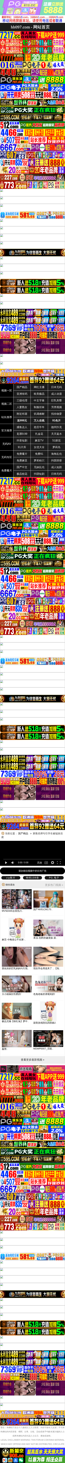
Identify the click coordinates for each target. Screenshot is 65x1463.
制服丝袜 (39, 407)
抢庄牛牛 (39, 427)
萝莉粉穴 (39, 460)
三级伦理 (22, 400)
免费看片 (22, 453)
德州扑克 (56, 427)
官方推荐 (6, 430)
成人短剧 (56, 467)
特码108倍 (32, 877)
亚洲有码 (22, 393)
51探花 (56, 440)
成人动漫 (56, 393)
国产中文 (22, 467)
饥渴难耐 (39, 413)
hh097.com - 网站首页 (30, 27)
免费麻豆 (22, 460)
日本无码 (56, 387)
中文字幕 (39, 400)
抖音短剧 (22, 440)
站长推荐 (6, 417)
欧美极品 (39, 393)
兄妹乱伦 (39, 467)
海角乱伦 (56, 453)
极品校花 (22, 473)
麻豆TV (39, 440)
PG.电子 (54, 877)
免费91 (39, 453)
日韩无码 (56, 473)
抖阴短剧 (39, 473)
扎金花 (39, 433)
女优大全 (39, 447)
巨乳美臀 (56, 400)
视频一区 (6, 390)
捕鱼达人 (22, 427)
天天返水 (56, 433)
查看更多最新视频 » (32, 1059)
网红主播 (39, 387)
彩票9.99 (22, 433)
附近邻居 (22, 413)
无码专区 (6, 457)
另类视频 (56, 407)
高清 (39, 862)
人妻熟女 (22, 407)
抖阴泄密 (56, 460)
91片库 (22, 447)
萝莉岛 (56, 447)
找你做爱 (56, 413)
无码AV (6, 443)
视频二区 (6, 403)
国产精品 (22, 387)
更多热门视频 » (54, 885)
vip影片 (11, 877)
